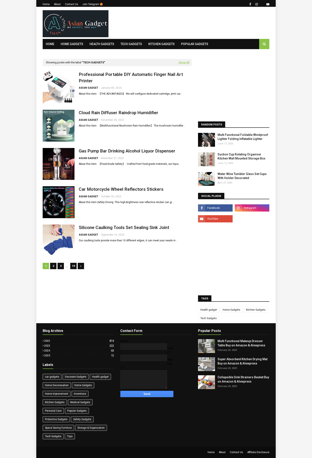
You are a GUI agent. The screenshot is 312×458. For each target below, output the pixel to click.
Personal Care (53, 410)
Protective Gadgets (56, 419)
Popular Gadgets (77, 410)
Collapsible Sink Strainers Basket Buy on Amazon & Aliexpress (243, 379)
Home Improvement (56, 393)
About (57, 4)
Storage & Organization (91, 427)
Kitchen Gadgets (256, 309)
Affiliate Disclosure (258, 452)
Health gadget (208, 309)
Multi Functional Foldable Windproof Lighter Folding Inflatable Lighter (243, 137)
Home (46, 4)
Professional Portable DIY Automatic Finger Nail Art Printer (131, 77)
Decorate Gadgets (75, 376)
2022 (79, 340)
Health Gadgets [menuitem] (102, 44)
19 (73, 265)
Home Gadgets (231, 309)
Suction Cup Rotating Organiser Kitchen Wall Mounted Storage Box (241, 156)
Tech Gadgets (208, 318)
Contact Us (71, 4)
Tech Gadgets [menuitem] (131, 44)
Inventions (80, 393)
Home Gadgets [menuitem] (72, 44)
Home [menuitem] (50, 44)
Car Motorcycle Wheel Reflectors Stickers (121, 189)
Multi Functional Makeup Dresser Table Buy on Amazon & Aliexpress (241, 343)
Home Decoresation (57, 385)
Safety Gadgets (82, 419)
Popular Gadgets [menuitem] (194, 44)
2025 (79, 355)
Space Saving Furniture (58, 427)
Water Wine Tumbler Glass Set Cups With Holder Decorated (242, 176)
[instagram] (256, 4)
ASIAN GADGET (88, 87)
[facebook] (250, 4)
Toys (70, 436)
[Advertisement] (192, 23)
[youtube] (267, 4)
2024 (79, 350)
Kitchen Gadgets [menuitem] (161, 44)
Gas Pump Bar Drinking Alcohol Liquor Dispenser (127, 151)
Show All (184, 62)
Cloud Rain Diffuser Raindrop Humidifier (118, 112)
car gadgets (52, 376)
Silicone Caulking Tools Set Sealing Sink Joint (124, 227)
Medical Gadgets (80, 402)
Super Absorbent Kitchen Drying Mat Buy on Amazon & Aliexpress (242, 361)
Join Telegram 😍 (92, 4)
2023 (79, 345)
